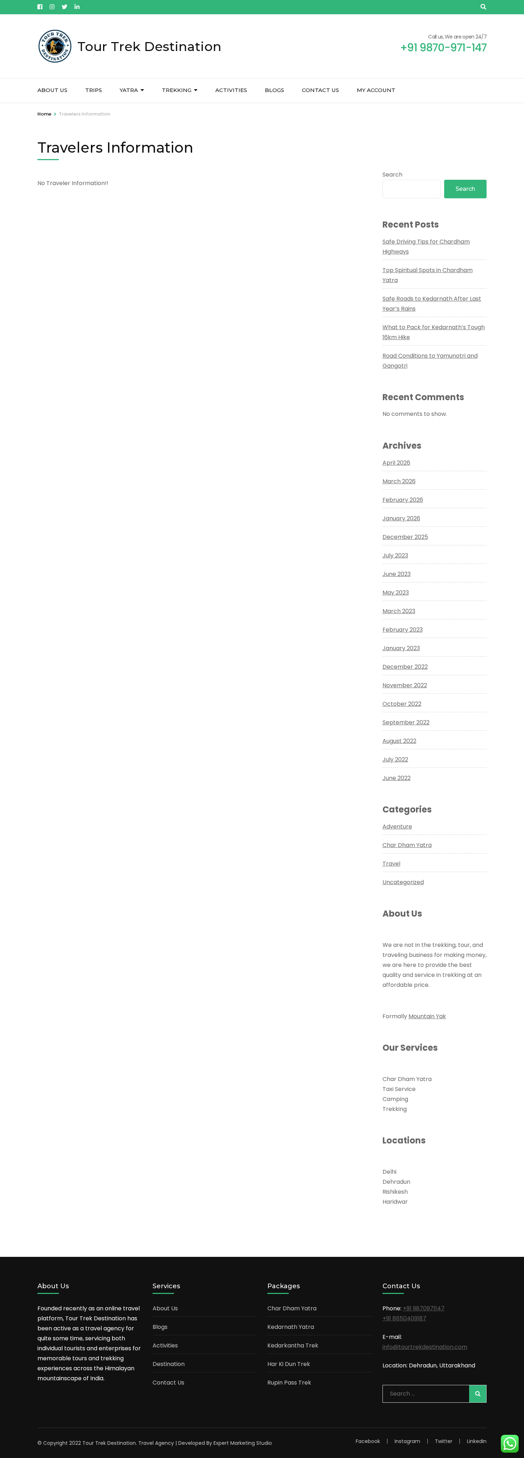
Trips (93, 90)
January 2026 (401, 518)
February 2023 (402, 630)
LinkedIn (477, 1441)
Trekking (176, 90)
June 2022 (396, 778)
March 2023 (398, 611)
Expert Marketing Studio (243, 1443)
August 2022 (399, 741)
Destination (169, 1364)
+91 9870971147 (424, 1308)
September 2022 (406, 722)
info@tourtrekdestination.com (424, 1347)
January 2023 (401, 648)
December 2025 (405, 537)
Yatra (129, 90)
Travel (391, 864)
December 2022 (405, 667)
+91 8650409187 (404, 1318)
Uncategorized (403, 882)
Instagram (407, 1441)
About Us (52, 90)
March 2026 (399, 481)
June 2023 (396, 574)
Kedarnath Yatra (290, 1327)
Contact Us (320, 90)
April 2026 (396, 463)
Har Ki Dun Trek (288, 1364)
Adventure (397, 826)
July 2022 (395, 759)
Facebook (368, 1441)
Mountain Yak (427, 1016)
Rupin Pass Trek (289, 1382)
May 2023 (395, 592)
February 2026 (402, 500)
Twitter (443, 1441)
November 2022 (404, 685)
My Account (376, 90)
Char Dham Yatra (407, 845)
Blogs (274, 90)
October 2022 (401, 704)
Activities (231, 90)
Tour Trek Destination (149, 46)
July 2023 (395, 555)
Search (392, 174)
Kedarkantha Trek (292, 1345)
